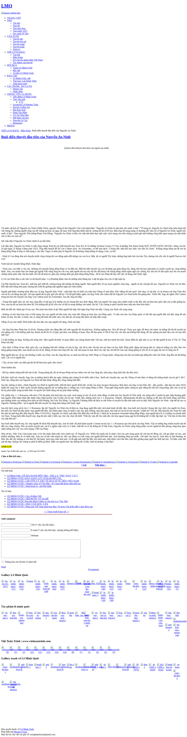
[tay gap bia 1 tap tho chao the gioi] (87, 594)
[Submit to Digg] (30, 462)
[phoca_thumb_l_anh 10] (92, 669)
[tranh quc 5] (38, 667)
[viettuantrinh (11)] (40, 652)
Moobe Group (20, 732)
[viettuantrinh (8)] (73, 652)
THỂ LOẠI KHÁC (10, 130)
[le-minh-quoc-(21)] (111, 589)
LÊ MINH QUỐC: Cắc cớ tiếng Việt (24, 496)
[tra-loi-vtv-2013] (5, 586)
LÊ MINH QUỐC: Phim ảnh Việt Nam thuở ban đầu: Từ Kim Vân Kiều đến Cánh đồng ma (50, 506)
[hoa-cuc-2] (128, 615)
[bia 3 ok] (70, 667)
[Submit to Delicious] (11, 462)
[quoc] (29, 581)
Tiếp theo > (100, 465)
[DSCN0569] (113, 667)
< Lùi (83, 465)
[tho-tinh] (177, 615)
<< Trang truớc (51, 511)
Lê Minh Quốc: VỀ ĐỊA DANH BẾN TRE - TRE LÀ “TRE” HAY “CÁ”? (42, 475)
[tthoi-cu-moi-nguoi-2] (152, 618)
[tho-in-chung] (38, 618)
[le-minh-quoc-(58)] (111, 600)
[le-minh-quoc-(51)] (13, 589)
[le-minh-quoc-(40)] (103, 589)
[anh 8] (128, 667)
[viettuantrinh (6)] (105, 652)
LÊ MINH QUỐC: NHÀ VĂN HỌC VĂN (27, 504)
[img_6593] (96, 583)
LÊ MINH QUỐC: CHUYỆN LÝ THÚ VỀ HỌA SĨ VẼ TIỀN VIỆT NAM (43, 481)
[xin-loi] (144, 615)
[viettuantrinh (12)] (32, 652)
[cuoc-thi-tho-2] (136, 588)
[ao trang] (177, 667)
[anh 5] (46, 667)
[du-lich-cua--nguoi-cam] (177, 635)
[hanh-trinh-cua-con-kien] (160, 625)
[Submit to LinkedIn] (167, 462)
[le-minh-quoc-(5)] (177, 589)
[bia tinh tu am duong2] (13, 689)
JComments (93, 569)
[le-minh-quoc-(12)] (119, 589)
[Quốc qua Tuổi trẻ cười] (46, 591)
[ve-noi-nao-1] (5, 618)
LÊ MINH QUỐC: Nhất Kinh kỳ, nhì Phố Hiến (29, 486)
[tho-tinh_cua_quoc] (82, 615)
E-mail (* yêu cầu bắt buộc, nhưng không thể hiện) (54, 530)
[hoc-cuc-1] (119, 615)
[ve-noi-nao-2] (95, 618)
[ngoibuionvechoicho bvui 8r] (125, 669)
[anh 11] (95, 667)
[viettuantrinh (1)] (89, 652)
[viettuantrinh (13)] (48, 652)
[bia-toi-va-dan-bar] (103, 618)
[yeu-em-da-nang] (54, 618)
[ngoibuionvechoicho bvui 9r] (60, 669)
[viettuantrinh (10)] (56, 652)
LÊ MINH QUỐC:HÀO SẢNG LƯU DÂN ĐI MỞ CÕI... (35, 478)
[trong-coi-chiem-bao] (21, 623)
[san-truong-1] (46, 618)
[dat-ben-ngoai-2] (111, 618)
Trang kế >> (63, 511)
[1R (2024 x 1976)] (136, 670)
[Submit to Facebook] (50, 462)
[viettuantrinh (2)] (24, 652)
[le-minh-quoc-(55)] (38, 589)
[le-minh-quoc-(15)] (21, 589)
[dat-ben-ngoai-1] (169, 618)
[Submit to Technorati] (127, 462)
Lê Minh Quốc (27, 729)
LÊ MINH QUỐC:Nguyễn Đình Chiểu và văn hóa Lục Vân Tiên (37, 501)
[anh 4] (21, 667)
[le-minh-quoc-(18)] (103, 600)
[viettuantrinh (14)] (64, 652)
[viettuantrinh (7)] (81, 652)
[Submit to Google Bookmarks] (76, 462)
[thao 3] (144, 667)
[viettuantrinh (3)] (15, 652)
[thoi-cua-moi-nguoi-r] (62, 620)
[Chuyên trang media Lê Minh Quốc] (10, 13)
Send (3, 567)
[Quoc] (128, 583)
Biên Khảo (26, 130)
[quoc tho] (70, 615)
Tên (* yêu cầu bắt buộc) (42, 525)
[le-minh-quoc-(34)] (160, 589)
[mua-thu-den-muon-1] (136, 620)
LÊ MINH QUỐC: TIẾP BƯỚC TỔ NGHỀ (28, 499)
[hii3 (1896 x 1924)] (160, 670)
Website (34, 535)
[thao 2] (29, 667)
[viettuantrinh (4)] (97, 652)
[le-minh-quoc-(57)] (62, 589)
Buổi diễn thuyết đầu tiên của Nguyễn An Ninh (36, 137)
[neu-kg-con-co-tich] (29, 618)
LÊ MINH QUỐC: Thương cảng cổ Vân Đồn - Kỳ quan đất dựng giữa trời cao (44, 483)
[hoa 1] (62, 667)
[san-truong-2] (169, 630)
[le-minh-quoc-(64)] (54, 589)
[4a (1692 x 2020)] (152, 670)
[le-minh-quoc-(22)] (144, 589)
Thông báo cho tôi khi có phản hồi (21, 562)
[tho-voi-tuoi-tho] (13, 618)
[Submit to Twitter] (147, 462)
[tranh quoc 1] (95, 595)
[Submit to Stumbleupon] (103, 462)
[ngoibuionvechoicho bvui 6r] (19, 669)
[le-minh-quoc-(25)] (169, 589)
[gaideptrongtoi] (180, 621)
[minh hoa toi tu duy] (169, 670)
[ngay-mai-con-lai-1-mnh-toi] (87, 625)
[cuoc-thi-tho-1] (5, 672)
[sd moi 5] (103, 667)
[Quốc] (79, 583)
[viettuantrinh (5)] (114, 652)
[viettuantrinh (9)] (7, 652)
